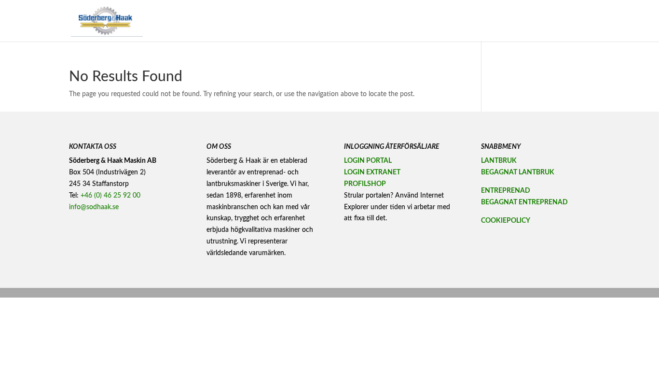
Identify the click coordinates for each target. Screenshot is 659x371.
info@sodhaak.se (94, 207)
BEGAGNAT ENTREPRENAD (524, 202)
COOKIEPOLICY (505, 220)
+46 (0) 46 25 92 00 (110, 195)
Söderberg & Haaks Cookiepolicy (548, 21)
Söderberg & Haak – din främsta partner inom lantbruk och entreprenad (403, 21)
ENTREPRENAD (505, 190)
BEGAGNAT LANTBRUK (517, 172)
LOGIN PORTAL (368, 160)
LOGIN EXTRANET (372, 172)
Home (293, 21)
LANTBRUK (499, 160)
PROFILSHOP (365, 184)
